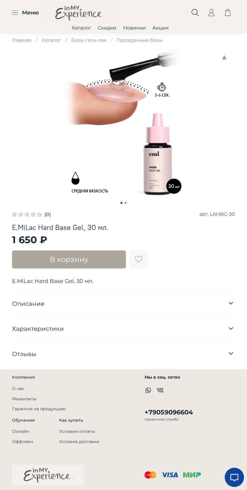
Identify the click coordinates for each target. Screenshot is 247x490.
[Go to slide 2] (126, 203)
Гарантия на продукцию (39, 408)
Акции (160, 28)
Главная (22, 40)
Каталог (81, 28)
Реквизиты (24, 399)
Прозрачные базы (140, 40)
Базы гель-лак (89, 40)
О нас (18, 388)
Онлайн (20, 431)
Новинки (134, 28)
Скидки (107, 28)
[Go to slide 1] (121, 203)
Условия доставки (79, 441)
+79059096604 (169, 412)
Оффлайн (22, 441)
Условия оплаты (77, 431)
